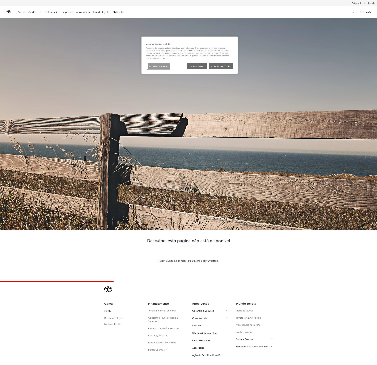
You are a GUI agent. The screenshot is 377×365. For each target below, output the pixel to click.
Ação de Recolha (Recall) (363, 3)
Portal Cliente (157, 349)
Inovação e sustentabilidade (252, 346)
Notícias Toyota (112, 323)
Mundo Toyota (101, 11)
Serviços (196, 325)
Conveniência (199, 318)
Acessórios (198, 347)
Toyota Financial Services (162, 310)
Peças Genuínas (201, 340)
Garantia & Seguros (203, 310)
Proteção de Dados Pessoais (163, 328)
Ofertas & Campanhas (204, 332)
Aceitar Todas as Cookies (221, 66)
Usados (32, 11)
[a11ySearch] (353, 12)
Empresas (67, 11)
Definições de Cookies (158, 66)
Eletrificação (51, 11)
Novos (107, 310)
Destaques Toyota (114, 317)
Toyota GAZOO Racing (248, 317)
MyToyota (118, 11)
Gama (21, 11)
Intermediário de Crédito (162, 342)
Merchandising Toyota (248, 324)
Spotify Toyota (244, 331)
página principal (178, 260)
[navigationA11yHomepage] (9, 12)
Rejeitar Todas (197, 66)
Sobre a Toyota (244, 339)
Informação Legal (158, 335)
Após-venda (83, 11)
